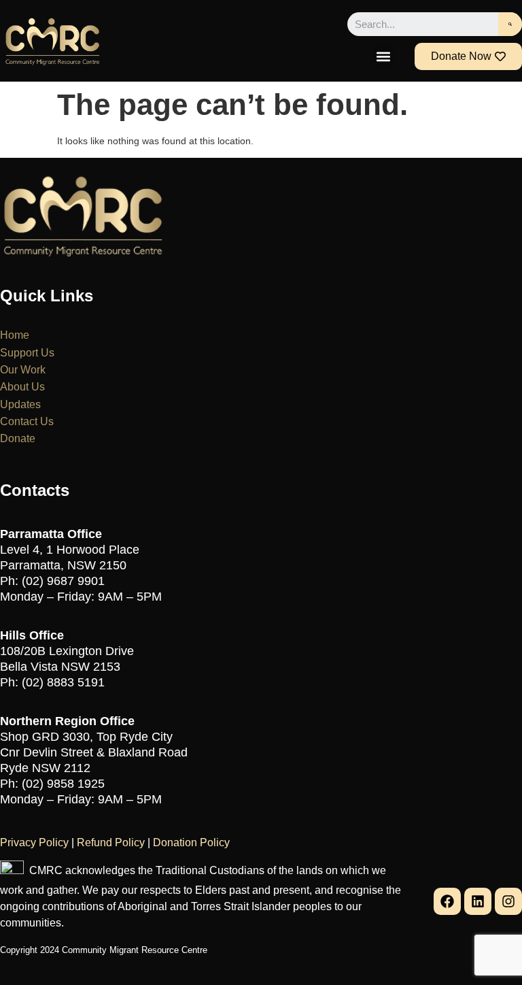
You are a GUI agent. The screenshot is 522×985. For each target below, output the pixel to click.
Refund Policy (111, 842)
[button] (383, 56)
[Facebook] (447, 901)
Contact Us (27, 421)
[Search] (510, 24)
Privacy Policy (34, 842)
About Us (22, 387)
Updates (20, 404)
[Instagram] (508, 901)
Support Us (27, 352)
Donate (17, 438)
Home (14, 335)
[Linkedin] (477, 901)
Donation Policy (191, 842)
